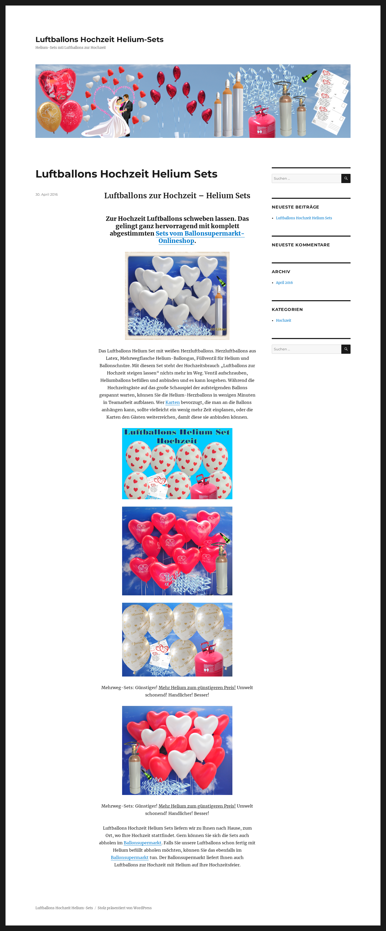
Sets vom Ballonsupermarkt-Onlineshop (200, 237)
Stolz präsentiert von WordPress (125, 908)
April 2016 (284, 282)
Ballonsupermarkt (142, 842)
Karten (172, 402)
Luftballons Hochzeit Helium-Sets (99, 39)
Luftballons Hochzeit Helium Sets (126, 173)
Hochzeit (283, 320)
